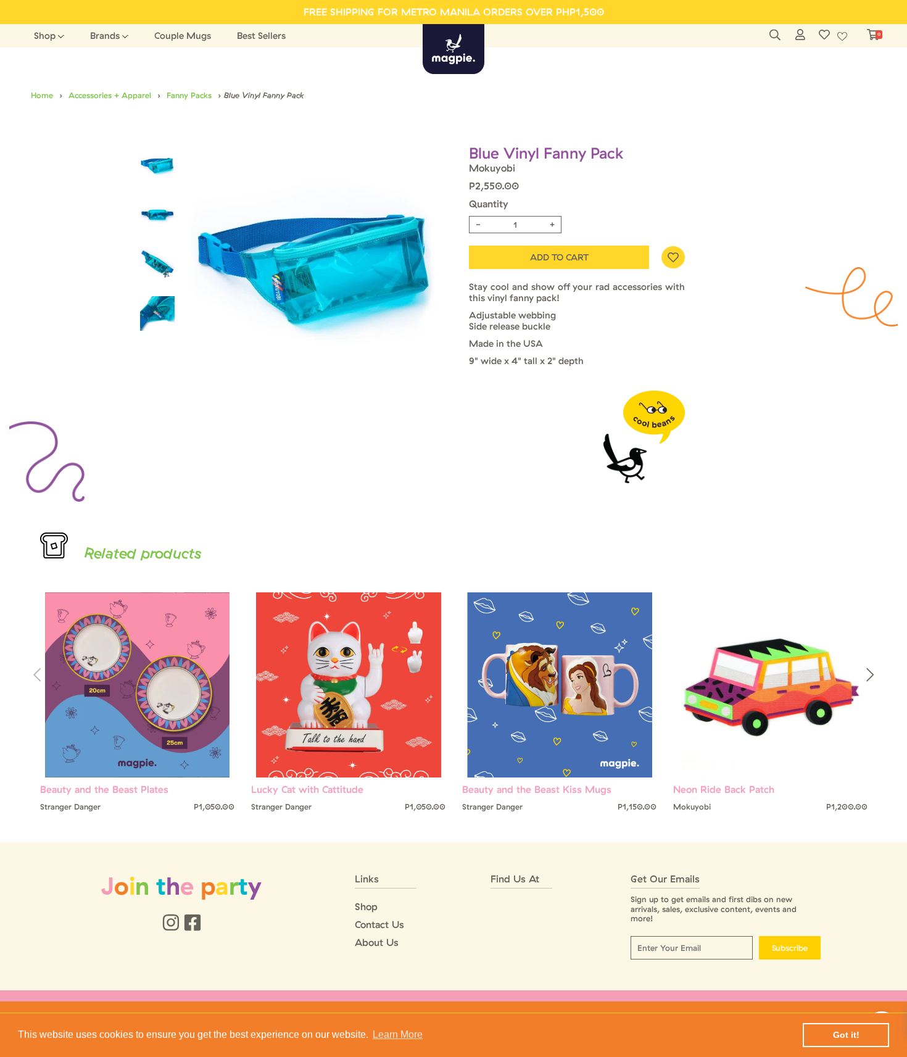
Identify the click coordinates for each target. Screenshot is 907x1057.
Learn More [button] (398, 1034)
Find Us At (515, 879)
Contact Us (379, 925)
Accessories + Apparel (109, 95)
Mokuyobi (492, 168)
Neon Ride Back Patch (723, 789)
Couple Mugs (182, 35)
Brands (105, 35)
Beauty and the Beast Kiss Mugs (536, 789)
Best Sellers (261, 35)
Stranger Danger (70, 806)
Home (42, 95)
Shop (45, 35)
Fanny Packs (189, 95)
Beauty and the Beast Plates (104, 789)
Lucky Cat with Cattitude (307, 789)
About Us (377, 942)
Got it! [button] (846, 1035)
